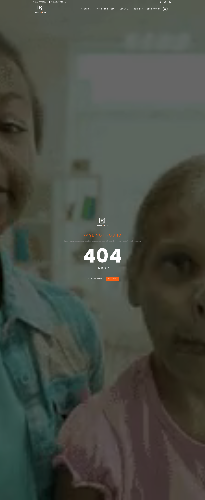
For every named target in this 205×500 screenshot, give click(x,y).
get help (112, 279)
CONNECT (138, 9)
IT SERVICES (86, 9)
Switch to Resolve (106, 9)
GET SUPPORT (153, 9)
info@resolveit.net (58, 2)
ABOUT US (125, 9)
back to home (95, 279)
